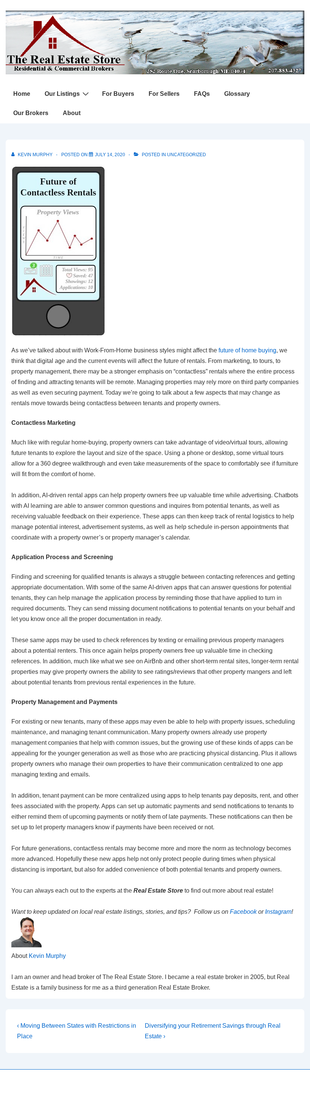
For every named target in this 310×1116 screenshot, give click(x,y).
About (72, 113)
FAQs (202, 94)
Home (21, 94)
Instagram (278, 911)
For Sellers (164, 94)
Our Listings (62, 94)
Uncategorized (186, 154)
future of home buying (247, 350)
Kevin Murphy (47, 956)
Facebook (243, 911)
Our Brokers (30, 113)
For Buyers (118, 94)
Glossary (237, 94)
